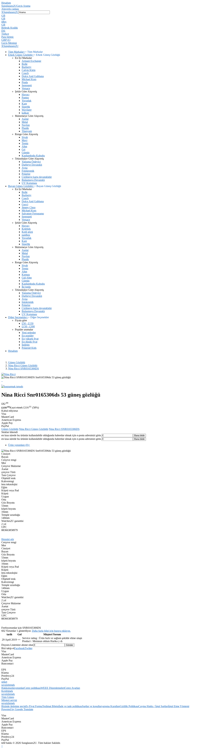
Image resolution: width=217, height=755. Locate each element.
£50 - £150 (27, 323)
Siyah (25, 137)
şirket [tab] (4, 681)
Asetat (25, 118)
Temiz (25, 143)
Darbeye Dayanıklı (32, 164)
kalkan (25, 112)
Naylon (26, 125)
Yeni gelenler (29, 332)
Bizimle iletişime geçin (13, 706)
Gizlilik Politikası (129, 706)
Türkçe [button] (5, 33)
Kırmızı (26, 274)
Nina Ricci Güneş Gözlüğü (22, 365)
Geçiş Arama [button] (23, 5)
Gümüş (25, 152)
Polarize (26, 173)
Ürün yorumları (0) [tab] (19, 445)
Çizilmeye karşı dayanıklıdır (37, 176)
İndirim (25, 344)
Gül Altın (27, 277)
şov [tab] (3, 684)
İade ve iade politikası (70, 706)
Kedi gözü (27, 231)
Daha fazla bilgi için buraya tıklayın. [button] (51, 630)
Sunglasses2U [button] (10, 12)
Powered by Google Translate (17, 709)
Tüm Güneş (7, 697)
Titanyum (27, 131)
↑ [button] (2, 745)
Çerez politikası (32, 688)
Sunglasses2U (8, 5)
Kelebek (26, 228)
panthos (26, 234)
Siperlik (26, 106)
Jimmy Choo (28, 207)
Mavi (24, 140)
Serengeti (27, 85)
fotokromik (28, 302)
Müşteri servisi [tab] (9, 700)
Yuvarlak (26, 100)
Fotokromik (28, 170)
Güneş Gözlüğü (16, 362)
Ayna (24, 167)
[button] (108, 15)
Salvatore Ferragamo (33, 213)
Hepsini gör (7, 539)
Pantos (25, 97)
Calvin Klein (28, 70)
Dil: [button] (3, 30)
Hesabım (6, 2)
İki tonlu (26, 286)
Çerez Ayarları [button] (72, 688)
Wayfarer (27, 109)
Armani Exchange (31, 61)
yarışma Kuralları (110, 706)
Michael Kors (29, 79)
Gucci (25, 204)
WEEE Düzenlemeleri (53, 688)
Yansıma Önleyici (31, 161)
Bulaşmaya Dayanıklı (33, 180)
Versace (26, 88)
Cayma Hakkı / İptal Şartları (153, 706)
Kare (24, 103)
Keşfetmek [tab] (7, 691)
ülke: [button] (4, 21)
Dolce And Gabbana (33, 76)
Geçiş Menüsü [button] (9, 43)
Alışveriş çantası (10, 8)
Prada (25, 82)
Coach (25, 73)
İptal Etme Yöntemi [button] (178, 706)
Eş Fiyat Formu (34, 706)
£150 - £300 (28, 326)
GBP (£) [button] (5, 39)
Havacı (25, 94)
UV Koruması (29, 183)
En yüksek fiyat (30, 338)
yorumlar (19, 688)
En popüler (28, 335)
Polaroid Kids (29, 347)
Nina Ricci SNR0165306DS (23, 368)
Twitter (28, 648)
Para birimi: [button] (7, 36)
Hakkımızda (7, 688)
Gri (23, 149)
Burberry (26, 67)
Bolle (24, 64)
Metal (25, 122)
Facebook (19, 648)
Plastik (25, 128)
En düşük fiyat (29, 341)
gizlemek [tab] (10, 684)
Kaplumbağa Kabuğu (33, 155)
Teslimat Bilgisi (50, 706)
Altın (24, 146)
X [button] (2, 12)
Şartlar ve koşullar (91, 706)
